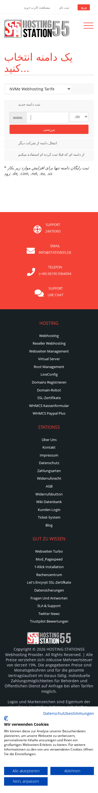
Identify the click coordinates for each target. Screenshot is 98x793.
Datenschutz (49, 462)
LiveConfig (49, 374)
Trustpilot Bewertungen (49, 621)
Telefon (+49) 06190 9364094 (55, 270)
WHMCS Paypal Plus (49, 413)
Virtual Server (49, 358)
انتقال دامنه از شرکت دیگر (37, 143)
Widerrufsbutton (49, 494)
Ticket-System (49, 517)
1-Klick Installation (49, 566)
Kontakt (49, 447)
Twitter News (49, 613)
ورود (84, 7)
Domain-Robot (49, 390)
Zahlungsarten (49, 470)
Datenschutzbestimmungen (68, 713)
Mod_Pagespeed (49, 559)
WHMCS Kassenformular (49, 405)
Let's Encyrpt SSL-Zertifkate (49, 582)
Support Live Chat (55, 291)
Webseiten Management (49, 351)
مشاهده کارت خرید (37, 7)
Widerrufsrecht (49, 478)
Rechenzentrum (49, 574)
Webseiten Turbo (49, 551)
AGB (49, 486)
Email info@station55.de (55, 249)
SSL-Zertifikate (49, 397)
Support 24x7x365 (53, 228)
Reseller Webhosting (49, 343)
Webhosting (49, 335)
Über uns (49, 439)
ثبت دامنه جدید (29, 104)
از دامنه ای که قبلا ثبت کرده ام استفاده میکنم (51, 154)
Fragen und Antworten (49, 598)
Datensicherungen (49, 590)
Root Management (49, 366)
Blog (49, 525)
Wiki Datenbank (49, 501)
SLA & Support (49, 605)
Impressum (49, 455)
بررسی (49, 129)
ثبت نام (64, 7)
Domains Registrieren (49, 382)
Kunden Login (49, 509)
